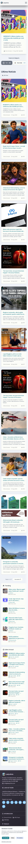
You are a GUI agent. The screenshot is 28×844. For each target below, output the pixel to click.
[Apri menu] (26, 2)
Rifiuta (12, 837)
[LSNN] (24, 802)
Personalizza (20, 837)
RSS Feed (6, 75)
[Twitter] (12, 802)
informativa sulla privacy (6, 841)
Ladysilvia (9, 774)
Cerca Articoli (7, 817)
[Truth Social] (3, 806)
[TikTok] (16, 802)
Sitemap (6, 820)
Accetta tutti (5, 837)
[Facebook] (3, 802)
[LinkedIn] (20, 802)
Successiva (17, 579)
